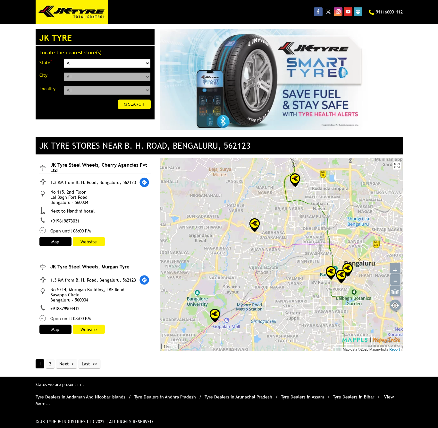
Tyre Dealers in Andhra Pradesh (165, 396)
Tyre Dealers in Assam (302, 396)
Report (394, 349)
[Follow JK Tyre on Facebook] (318, 11)
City (43, 75)
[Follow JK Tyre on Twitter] (328, 11)
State (45, 62)
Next (64, 364)
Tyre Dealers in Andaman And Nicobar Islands (80, 396)
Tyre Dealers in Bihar (353, 396)
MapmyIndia (379, 349)
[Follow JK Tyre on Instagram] (338, 11)
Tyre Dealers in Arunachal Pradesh (238, 396)
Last (86, 364)
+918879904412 (65, 308)
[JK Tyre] (72, 12)
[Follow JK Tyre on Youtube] (348, 11)
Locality (47, 88)
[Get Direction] (144, 182)
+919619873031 (65, 221)
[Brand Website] (358, 11)
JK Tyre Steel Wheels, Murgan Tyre (90, 266)
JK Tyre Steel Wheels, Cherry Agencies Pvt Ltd (98, 167)
